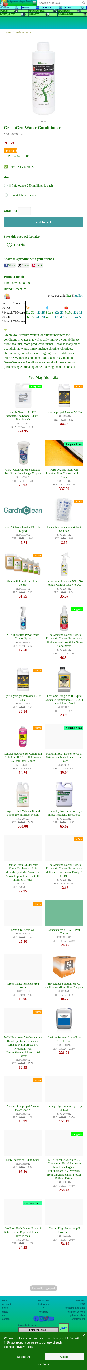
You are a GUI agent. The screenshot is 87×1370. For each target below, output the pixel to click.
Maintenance (36, 10)
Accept (64, 1357)
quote (5, 1311)
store (5, 1307)
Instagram (43, 1304)
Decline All (23, 1357)
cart (4, 1315)
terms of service (76, 1311)
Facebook (43, 1300)
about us (80, 1300)
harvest (33, 14)
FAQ (82, 1304)
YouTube (43, 1311)
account (6, 1304)
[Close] (81, 1337)
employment (78, 1319)
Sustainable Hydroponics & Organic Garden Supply (18, 1)
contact (6, 1319)
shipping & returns (75, 1307)
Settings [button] (43, 1364)
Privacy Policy (24, 1347)
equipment (64, 10)
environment (65, 14)
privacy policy (77, 1315)
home (5, 1300)
